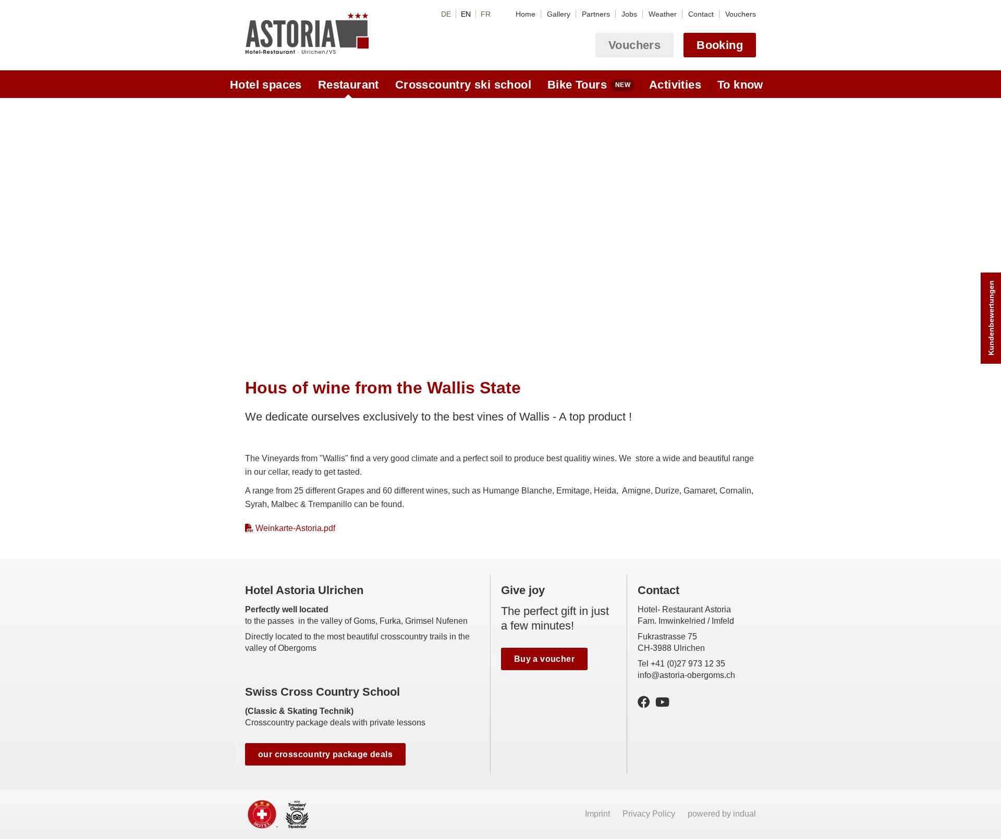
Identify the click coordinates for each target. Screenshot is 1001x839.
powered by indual (722, 813)
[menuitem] (525, 14)
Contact (658, 590)
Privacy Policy (649, 813)
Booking (720, 45)
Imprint (598, 813)
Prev (254, 228)
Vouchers (634, 45)
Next (747, 228)
